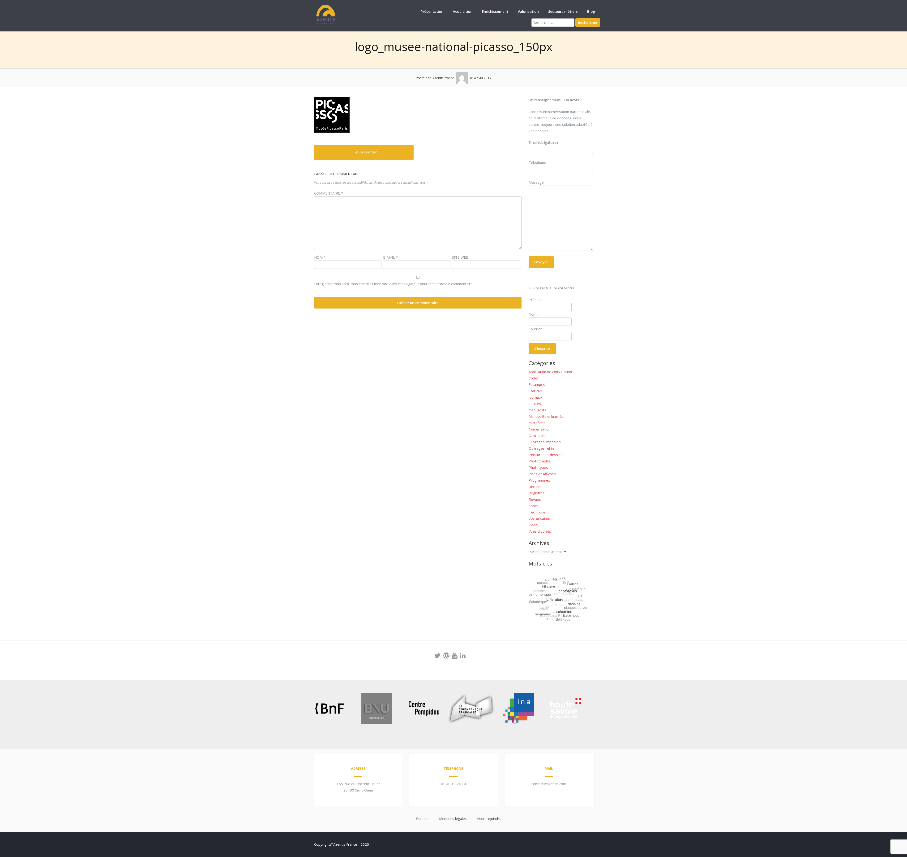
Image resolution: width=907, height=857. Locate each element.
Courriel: (535, 328)
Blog (591, 11)
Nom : (533, 314)
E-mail (390, 257)
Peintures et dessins (545, 454)
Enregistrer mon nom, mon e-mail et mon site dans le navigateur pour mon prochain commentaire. (393, 283)
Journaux (536, 397)
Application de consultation (550, 371)
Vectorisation (539, 518)
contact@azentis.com (548, 783)
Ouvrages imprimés (545, 441)
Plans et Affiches (542, 473)
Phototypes (538, 467)
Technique (537, 512)
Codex (534, 378)
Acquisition (462, 11)
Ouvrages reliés (542, 448)
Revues (535, 499)
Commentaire (328, 193)
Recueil (534, 486)
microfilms (537, 422)
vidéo (533, 524)
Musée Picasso (364, 152)
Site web (460, 257)
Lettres (535, 403)
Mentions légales (453, 818)
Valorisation (528, 11)
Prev (304, 709)
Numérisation (539, 429)
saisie (533, 505)
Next (591, 709)
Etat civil (535, 390)
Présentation (432, 11)
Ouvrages (537, 435)
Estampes (537, 384)
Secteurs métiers (563, 11)
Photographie (540, 461)
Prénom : (536, 299)
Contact (422, 818)
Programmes (539, 480)
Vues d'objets (540, 531)
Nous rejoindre (489, 818)
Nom (319, 257)
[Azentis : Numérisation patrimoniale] (326, 23)
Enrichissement (495, 11)
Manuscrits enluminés (546, 416)
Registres (537, 493)
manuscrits (537, 410)
